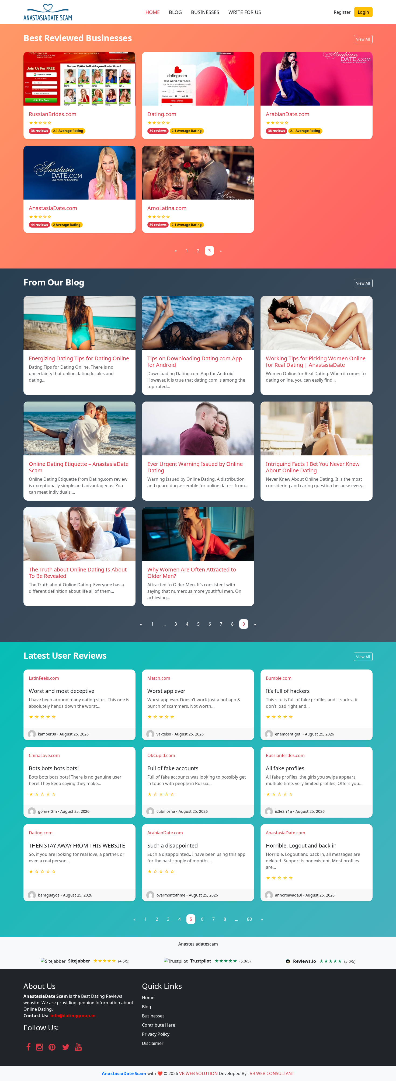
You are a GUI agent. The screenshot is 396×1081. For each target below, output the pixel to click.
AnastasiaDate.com (53, 208)
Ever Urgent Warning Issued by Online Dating (195, 467)
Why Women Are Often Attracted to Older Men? (191, 573)
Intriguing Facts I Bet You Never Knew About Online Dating (313, 467)
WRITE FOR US (244, 12)
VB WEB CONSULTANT (272, 1073)
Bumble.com (278, 678)
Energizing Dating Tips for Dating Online (79, 358)
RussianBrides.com (53, 114)
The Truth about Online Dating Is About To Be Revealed (78, 573)
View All (363, 39)
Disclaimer (153, 1043)
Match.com (158, 678)
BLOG (175, 12)
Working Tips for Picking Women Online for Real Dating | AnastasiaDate (316, 361)
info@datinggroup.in (73, 1016)
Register (342, 12)
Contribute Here (158, 1025)
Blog (146, 1007)
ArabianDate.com (288, 114)
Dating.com (161, 114)
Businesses (153, 1016)
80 (249, 919)
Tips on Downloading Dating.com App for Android (194, 361)
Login (363, 12)
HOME (152, 12)
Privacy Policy (155, 1034)
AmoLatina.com (167, 208)
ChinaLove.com (44, 755)
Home (148, 997)
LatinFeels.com (44, 678)
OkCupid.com (161, 755)
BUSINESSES (205, 12)
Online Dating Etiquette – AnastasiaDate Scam (78, 467)
